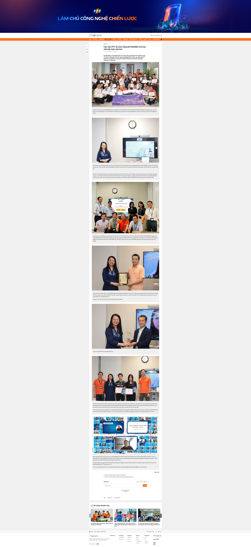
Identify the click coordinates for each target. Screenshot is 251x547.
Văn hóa (113, 39)
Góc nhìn (129, 541)
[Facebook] (156, 531)
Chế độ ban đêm (156, 39)
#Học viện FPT (117, 497)
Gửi (145, 485)
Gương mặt (129, 537)
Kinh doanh (95, 39)
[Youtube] (158, 531)
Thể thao (119, 39)
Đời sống (129, 539)
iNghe (145, 39)
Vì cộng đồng (138, 541)
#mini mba (110, 497)
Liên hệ (92, 531)
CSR (149, 39)
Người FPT (108, 39)
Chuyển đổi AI (121, 537)
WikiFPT (146, 542)
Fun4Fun (137, 539)
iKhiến (137, 537)
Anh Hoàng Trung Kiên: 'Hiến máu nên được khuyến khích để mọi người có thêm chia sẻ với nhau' (125, 525)
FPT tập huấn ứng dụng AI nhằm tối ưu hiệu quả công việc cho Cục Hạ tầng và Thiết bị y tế (149, 524)
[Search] (161, 35)
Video (146, 537)
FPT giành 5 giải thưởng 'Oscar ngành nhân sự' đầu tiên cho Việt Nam (102, 524)
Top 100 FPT (156, 539)
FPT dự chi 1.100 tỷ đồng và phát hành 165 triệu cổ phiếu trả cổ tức (119, 476)
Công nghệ (101, 39)
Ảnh (145, 539)
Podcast (146, 541)
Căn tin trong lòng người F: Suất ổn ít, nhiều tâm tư (115, 475)
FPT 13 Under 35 (133, 39)
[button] (161, 516)
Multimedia (125, 39)
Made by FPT (121, 539)
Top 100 (140, 39)
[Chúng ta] (95, 35)
